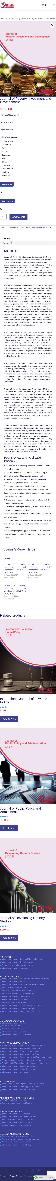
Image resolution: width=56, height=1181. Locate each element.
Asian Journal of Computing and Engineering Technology (23, 1084)
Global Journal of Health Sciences (14, 1100)
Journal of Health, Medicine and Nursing (17, 1103)
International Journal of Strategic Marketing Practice (21, 1054)
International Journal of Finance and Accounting (20, 1051)
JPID (45, 227)
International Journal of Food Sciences (16, 1035)
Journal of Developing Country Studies (16, 1142)
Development (36, 227)
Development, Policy (12, 19)
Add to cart (18, 217)
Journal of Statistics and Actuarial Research (18, 1119)
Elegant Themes (16, 1176)
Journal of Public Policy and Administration (18, 1136)
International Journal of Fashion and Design (18, 1008)
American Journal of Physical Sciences (17, 1125)
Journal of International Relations (14, 988)
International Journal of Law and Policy (16, 1145)
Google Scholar (7, 141)
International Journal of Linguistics (15, 968)
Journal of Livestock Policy (12, 1029)
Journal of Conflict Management (14, 1002)
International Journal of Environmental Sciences (20, 1117)
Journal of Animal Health (11, 1026)
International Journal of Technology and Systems (20, 1087)
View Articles (7, 184)
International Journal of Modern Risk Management (20, 1069)
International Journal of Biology (13, 1023)
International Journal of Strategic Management (19, 1066)
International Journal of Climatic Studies (17, 1114)
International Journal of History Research (17, 962)
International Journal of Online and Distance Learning (22, 959)
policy (50, 227)
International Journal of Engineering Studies (18, 1090)
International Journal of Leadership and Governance (21, 1011)
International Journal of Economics (15, 1072)
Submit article (7, 201)
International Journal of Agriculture (14, 1032)
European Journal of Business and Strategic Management (23, 1060)
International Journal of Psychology (15, 999)
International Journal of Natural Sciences (17, 1123)
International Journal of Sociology (14, 981)
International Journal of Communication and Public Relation (24, 984)
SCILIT (4, 152)
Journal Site (32, 452)
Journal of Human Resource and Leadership (18, 990)
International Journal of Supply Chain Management (21, 1048)
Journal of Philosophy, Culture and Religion (18, 993)
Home (2, 19)
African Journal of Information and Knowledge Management (24, 1045)
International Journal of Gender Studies (16, 996)
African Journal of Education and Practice (17, 965)
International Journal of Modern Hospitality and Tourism (22, 1005)
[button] (52, 25)
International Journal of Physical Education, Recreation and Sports (27, 979)
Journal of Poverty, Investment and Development (20, 1139)
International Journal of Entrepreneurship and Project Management (27, 1057)
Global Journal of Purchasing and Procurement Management (24, 1063)
